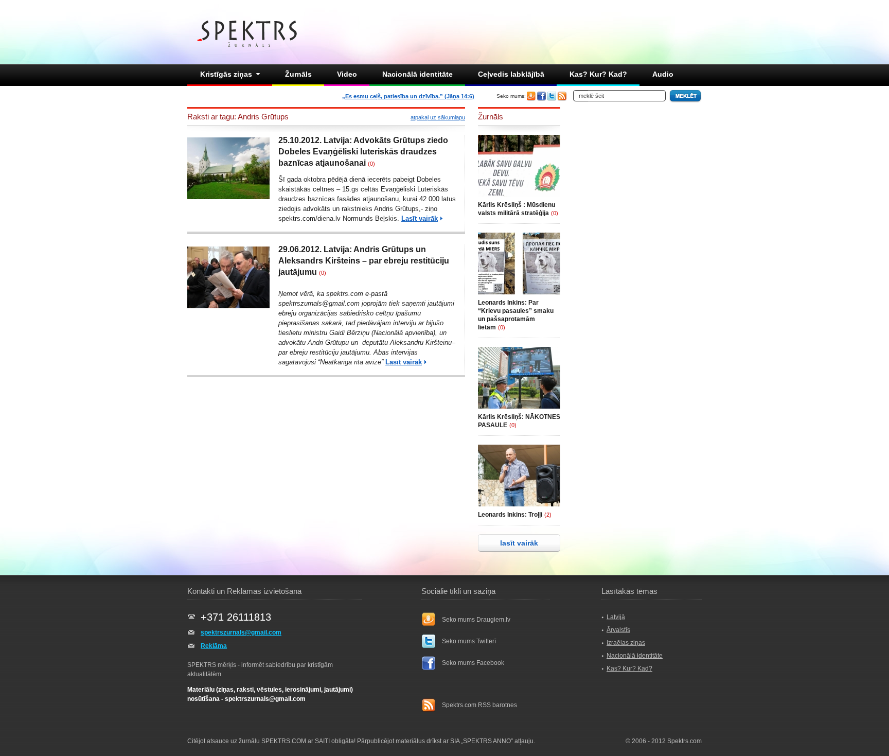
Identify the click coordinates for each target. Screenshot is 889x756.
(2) (548, 515)
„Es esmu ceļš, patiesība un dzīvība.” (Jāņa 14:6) (408, 96)
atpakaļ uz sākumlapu (438, 117)
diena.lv (330, 218)
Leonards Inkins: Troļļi (510, 514)
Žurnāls (298, 74)
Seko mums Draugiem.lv (476, 619)
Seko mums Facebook (473, 662)
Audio (662, 74)
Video (347, 74)
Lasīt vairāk (419, 218)
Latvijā (616, 617)
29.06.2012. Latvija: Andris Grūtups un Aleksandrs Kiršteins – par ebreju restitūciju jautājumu (363, 260)
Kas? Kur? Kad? (598, 74)
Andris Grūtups (396, 209)
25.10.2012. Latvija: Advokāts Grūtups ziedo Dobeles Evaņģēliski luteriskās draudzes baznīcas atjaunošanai (363, 151)
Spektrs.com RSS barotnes (479, 705)
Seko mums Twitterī (469, 641)
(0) (371, 164)
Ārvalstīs (618, 630)
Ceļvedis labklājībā (511, 74)
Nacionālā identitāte (417, 74)
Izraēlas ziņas (626, 642)
